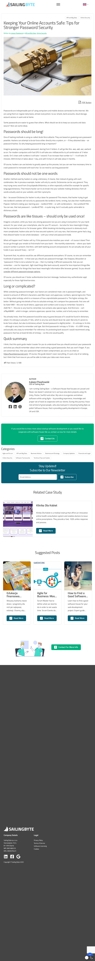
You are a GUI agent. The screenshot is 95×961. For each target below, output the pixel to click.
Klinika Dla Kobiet (46, 505)
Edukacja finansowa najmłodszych (15, 595)
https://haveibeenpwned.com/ (16, 353)
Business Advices (36, 453)
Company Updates (69, 453)
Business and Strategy (52, 453)
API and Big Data (71, 17)
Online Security (85, 17)
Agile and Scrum (8, 453)
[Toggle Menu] (58, 4)
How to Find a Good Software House (77, 595)
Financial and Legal (84, 453)
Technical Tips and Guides (42, 458)
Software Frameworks (23, 458)
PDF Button (86, 102)
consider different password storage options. (22, 271)
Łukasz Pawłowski (17, 33)
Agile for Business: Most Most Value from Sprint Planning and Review (47, 595)
